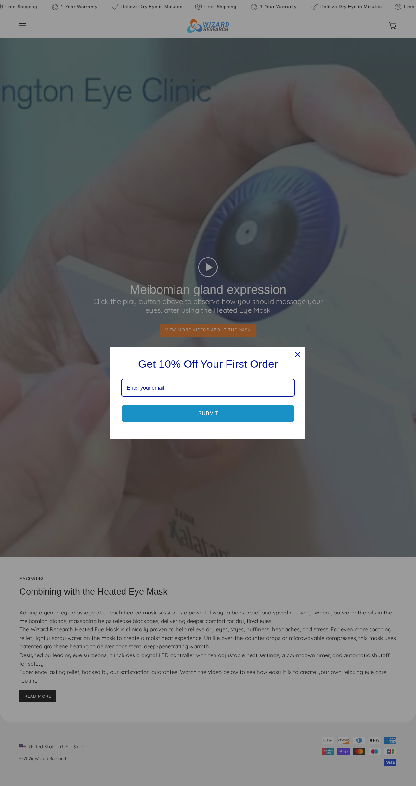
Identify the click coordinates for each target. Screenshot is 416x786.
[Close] (298, 354)
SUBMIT (208, 413)
